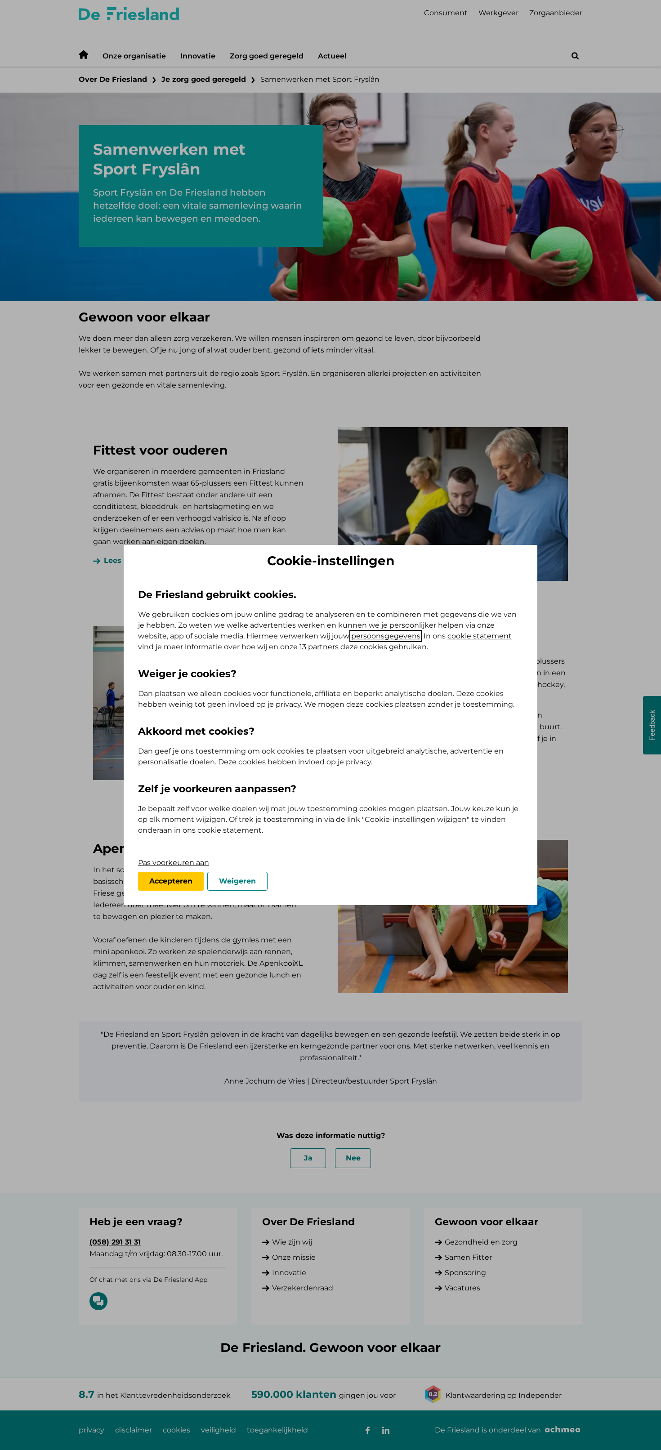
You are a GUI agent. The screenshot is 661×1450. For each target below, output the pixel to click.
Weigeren (237, 881)
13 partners (319, 646)
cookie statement (479, 636)
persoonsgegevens (385, 636)
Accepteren (170, 881)
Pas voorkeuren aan (173, 862)
